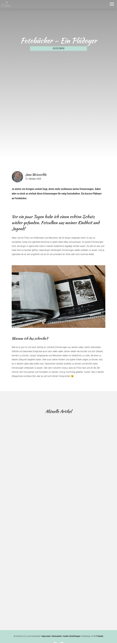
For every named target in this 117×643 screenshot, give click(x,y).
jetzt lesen (21, 509)
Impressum (46, 636)
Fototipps (58, 48)
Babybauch (19, 497)
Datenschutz (57, 636)
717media (99, 636)
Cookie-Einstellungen (71, 636)
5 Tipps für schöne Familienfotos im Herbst (42, 584)
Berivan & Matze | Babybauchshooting (38, 491)
